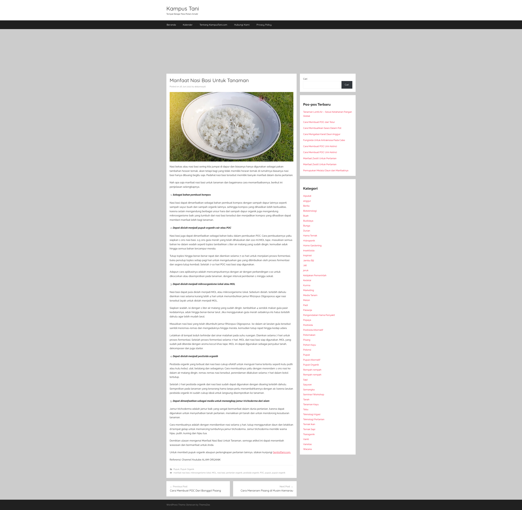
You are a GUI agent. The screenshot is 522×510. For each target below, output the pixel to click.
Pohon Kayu (309, 344)
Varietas (307, 444)
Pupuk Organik (187, 469)
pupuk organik (278, 473)
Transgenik (309, 434)
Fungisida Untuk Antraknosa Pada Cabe (324, 140)
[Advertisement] (261, 51)
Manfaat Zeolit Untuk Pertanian (319, 158)
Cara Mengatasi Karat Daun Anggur (321, 134)
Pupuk (176, 469)
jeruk (305, 270)
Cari (305, 78)
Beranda (171, 24)
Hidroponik (309, 240)
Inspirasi (307, 255)
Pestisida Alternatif (313, 330)
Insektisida (308, 250)
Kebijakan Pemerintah (314, 275)
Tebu (305, 409)
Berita (306, 205)
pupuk (268, 473)
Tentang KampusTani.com (213, 24)
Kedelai (307, 280)
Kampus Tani (182, 8)
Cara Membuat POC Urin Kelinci (320, 146)
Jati (305, 265)
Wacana (307, 449)
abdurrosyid (200, 86)
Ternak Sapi (309, 429)
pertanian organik (234, 473)
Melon (306, 300)
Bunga (306, 225)
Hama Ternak (310, 235)
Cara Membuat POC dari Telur (319, 122)
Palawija (307, 310)
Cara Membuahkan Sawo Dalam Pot (322, 128)
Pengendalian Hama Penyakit (319, 315)
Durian (306, 230)
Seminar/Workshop (313, 394)
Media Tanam (310, 295)
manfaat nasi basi (181, 473)
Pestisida (308, 325)
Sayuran (307, 384)
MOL (214, 473)
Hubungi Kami (242, 24)
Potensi (307, 349)
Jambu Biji (308, 260)
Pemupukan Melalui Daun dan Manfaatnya (325, 170)
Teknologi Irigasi (311, 414)
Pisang (306, 339)
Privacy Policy (264, 24)
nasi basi (221, 473)
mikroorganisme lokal (201, 473)
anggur (307, 201)
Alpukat (307, 196)
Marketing (308, 290)
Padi (305, 305)
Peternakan (309, 335)
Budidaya (308, 220)
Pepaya (307, 320)
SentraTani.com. (282, 452)
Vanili (306, 439)
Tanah (306, 399)
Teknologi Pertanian (313, 419)
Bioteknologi (310, 210)
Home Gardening (312, 245)
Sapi (305, 379)
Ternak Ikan (309, 424)
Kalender (188, 24)
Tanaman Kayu (311, 404)
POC (262, 473)
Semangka (309, 389)
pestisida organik (251, 473)
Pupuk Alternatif (311, 359)
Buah (306, 215)
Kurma (306, 285)
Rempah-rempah (312, 369)
